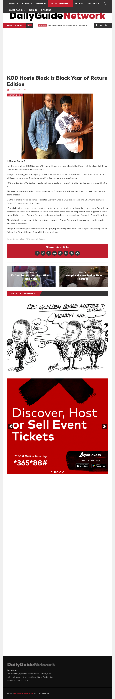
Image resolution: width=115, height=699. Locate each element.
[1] (52, 472)
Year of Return (38, 239)
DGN (31, 10)
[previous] (10, 426)
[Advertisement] (57, 51)
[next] (104, 426)
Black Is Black (19, 239)
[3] (57, 472)
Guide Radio (16, 10)
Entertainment (59, 3)
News (12, 3)
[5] (63, 472)
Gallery (92, 3)
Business (41, 3)
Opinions (46, 10)
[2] (55, 472)
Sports (79, 3)
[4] (60, 472)
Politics (27, 3)
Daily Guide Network (23, 693)
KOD (28, 239)
